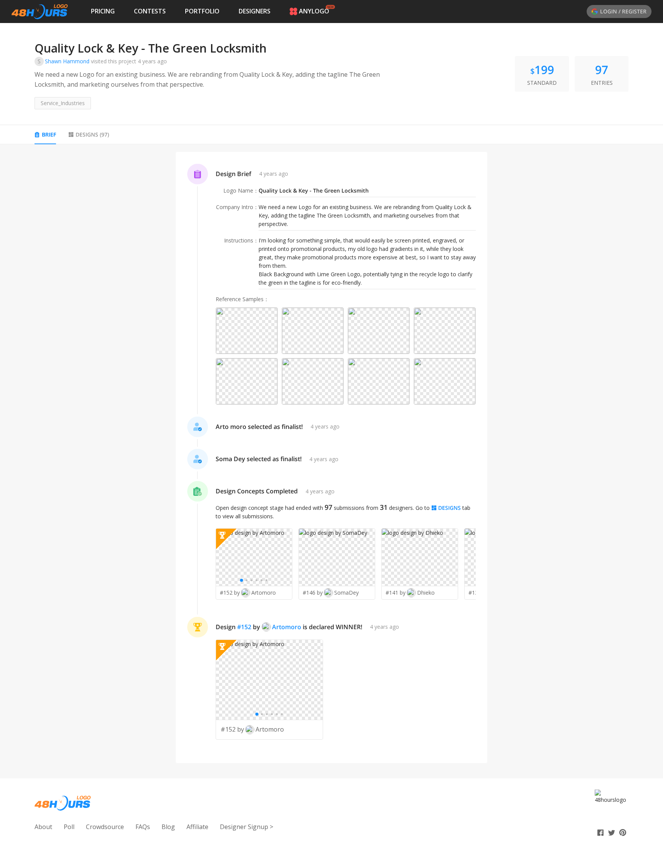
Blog (168, 827)
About (43, 827)
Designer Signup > (246, 827)
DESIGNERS (254, 11)
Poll (69, 827)
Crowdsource (105, 827)
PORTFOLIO (202, 11)
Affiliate (197, 827)
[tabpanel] (331, 457)
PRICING (103, 11)
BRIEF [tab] (49, 134)
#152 (244, 627)
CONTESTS (150, 11)
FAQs (142, 827)
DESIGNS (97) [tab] (92, 134)
